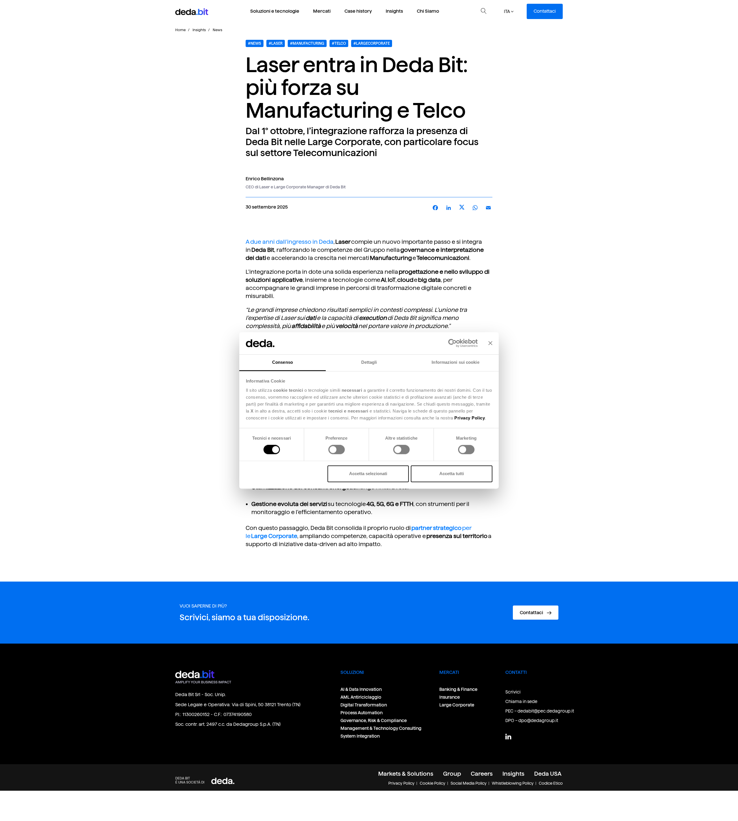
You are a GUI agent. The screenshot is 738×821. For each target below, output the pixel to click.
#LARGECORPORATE (371, 43)
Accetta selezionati (368, 473)
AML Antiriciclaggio (360, 697)
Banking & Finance (458, 689)
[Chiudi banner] (490, 343)
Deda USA (548, 774)
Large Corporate (456, 704)
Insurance (449, 697)
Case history (358, 11)
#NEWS (254, 43)
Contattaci (545, 11)
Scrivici (513, 691)
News (217, 30)
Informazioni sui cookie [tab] (455, 362)
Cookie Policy (432, 783)
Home (180, 30)
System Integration (360, 736)
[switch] (336, 449)
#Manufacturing (307, 43)
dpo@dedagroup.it (538, 720)
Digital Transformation (363, 704)
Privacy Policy (401, 783)
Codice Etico (551, 783)
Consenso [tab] (282, 362)
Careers (482, 774)
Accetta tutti (451, 473)
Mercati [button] (322, 11)
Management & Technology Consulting (380, 728)
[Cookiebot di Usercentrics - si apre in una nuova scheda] (452, 343)
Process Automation (361, 712)
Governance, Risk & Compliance (373, 720)
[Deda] (222, 780)
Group (452, 774)
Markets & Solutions (405, 774)
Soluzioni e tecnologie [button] (274, 11)
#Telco (339, 43)
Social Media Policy (469, 783)
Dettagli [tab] (369, 362)
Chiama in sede (521, 701)
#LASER (276, 43)
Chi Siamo (428, 11)
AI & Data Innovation (361, 689)
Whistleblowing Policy (513, 783)
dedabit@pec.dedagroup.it (545, 710)
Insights (394, 11)
